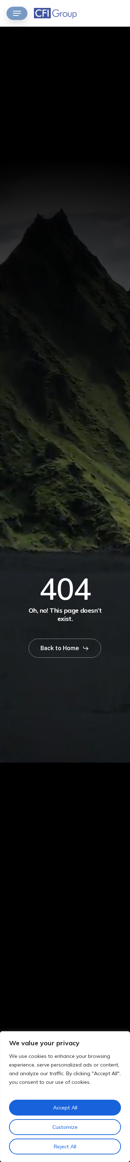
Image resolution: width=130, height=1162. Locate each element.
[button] (16, 13)
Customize (65, 1127)
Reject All (65, 1146)
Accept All (65, 1107)
